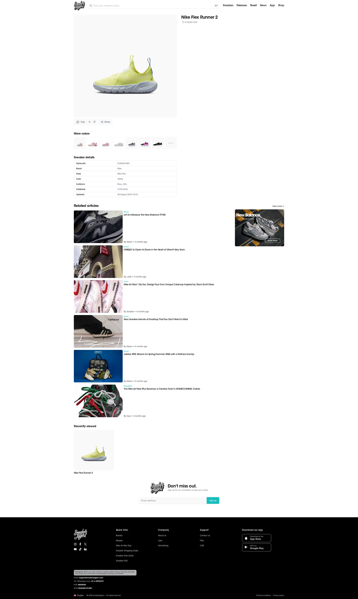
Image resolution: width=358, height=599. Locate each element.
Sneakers (228, 5)
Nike (119, 168)
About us (162, 535)
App (272, 5)
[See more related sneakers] (171, 143)
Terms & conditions (263, 595)
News (263, 5)
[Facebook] (80, 544)
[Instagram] (75, 544)
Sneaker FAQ (122, 560)
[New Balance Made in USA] (259, 227)
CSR (202, 545)
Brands (119, 535)
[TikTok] (80, 549)
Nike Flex (121, 173)
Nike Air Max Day (123, 545)
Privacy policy (278, 595)
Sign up (212, 500)
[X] (85, 544)
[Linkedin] (85, 549)
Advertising (163, 545)
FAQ (202, 540)
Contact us (205, 535)
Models (119, 540)
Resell (253, 5)
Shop (281, 5)
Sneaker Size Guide (125, 555)
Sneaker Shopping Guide (127, 550)
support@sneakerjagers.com (91, 578)
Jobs (160, 540)
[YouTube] (75, 549)
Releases (242, 5)
